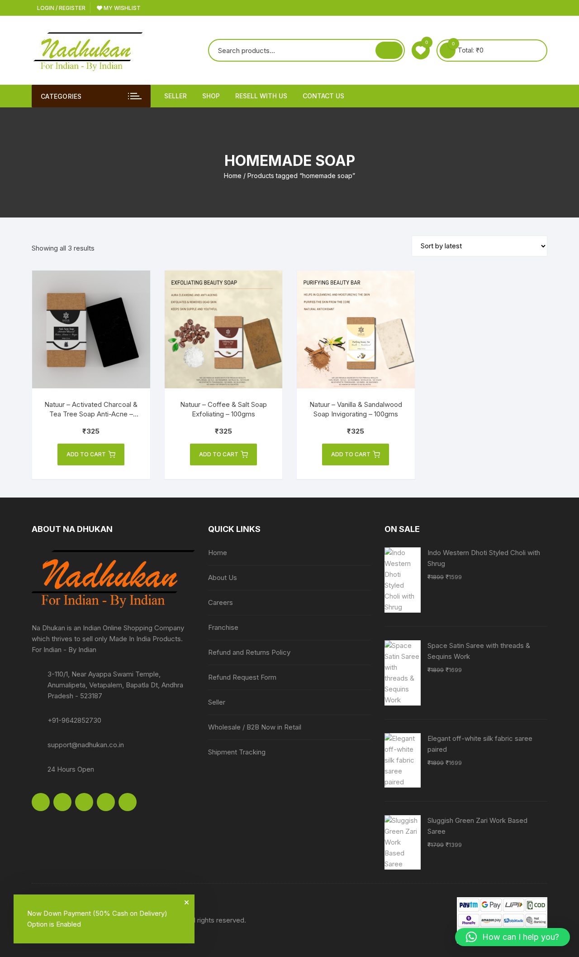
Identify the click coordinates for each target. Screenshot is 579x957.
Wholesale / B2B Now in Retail (254, 727)
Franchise (223, 627)
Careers (220, 602)
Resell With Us (261, 96)
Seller (175, 96)
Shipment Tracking (237, 752)
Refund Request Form (242, 677)
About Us (222, 577)
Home (233, 175)
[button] (512, 937)
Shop (211, 96)
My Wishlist (121, 8)
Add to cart (86, 454)
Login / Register (60, 8)
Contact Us (323, 96)
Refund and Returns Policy (249, 652)
